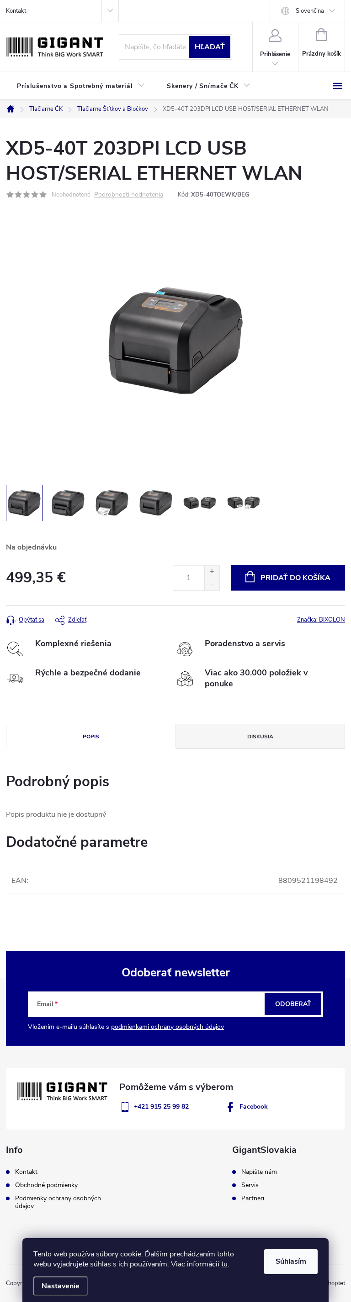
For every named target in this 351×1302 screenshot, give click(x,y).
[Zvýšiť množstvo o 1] (211, 571)
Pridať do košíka (295, 578)
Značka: (321, 620)
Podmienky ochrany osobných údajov (58, 1202)
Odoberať (293, 1004)
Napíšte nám (259, 1172)
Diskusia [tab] (260, 736)
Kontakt (16, 11)
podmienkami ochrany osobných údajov (167, 1026)
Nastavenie (61, 1286)
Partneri (252, 1198)
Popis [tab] (91, 736)
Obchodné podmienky (46, 1185)
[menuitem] (81, 86)
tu (224, 1264)
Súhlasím (291, 1261)
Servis (250, 1185)
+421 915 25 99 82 (161, 1106)
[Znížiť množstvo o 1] (211, 584)
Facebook (253, 1106)
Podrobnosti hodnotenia (128, 195)
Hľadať (210, 47)
